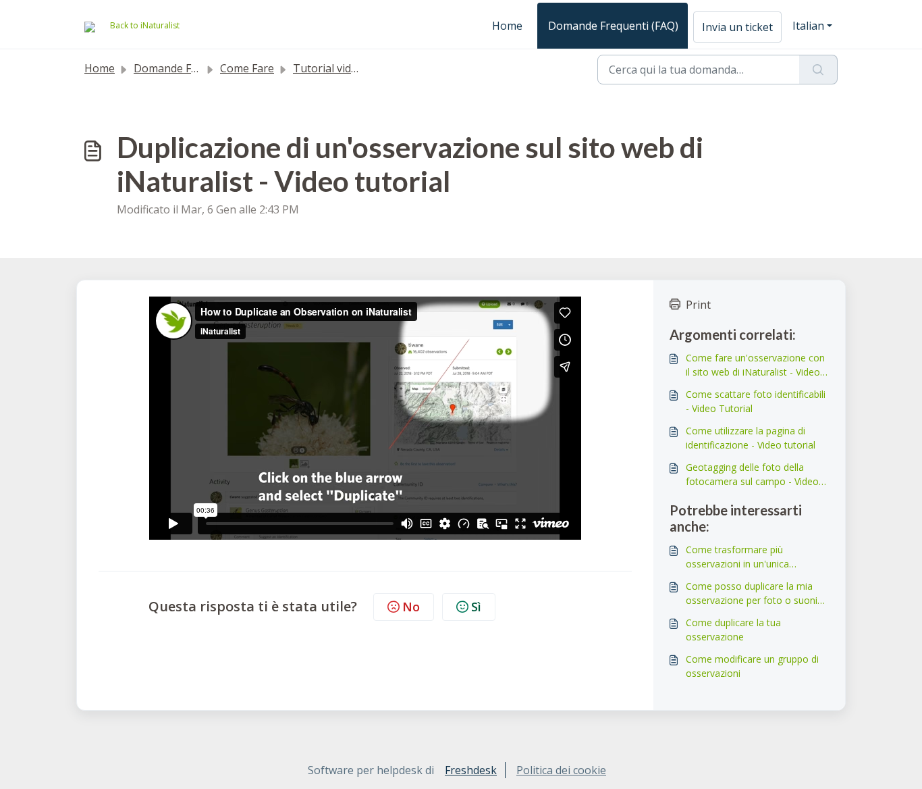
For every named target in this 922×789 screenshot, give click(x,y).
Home (507, 25)
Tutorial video (328, 68)
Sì (476, 607)
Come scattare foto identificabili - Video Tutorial (755, 401)
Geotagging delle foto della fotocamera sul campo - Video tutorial (752, 474)
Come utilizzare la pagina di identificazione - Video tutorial (750, 437)
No (411, 607)
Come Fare (247, 68)
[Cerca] (818, 69)
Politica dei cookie (561, 770)
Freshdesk (471, 770)
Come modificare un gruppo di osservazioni (752, 666)
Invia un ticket (737, 27)
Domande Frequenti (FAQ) (613, 25)
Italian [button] (808, 25)
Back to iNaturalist (145, 25)
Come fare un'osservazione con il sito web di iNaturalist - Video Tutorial (755, 365)
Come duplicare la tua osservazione (733, 629)
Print (698, 304)
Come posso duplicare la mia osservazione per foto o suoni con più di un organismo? (751, 593)
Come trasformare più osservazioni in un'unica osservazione (737, 557)
